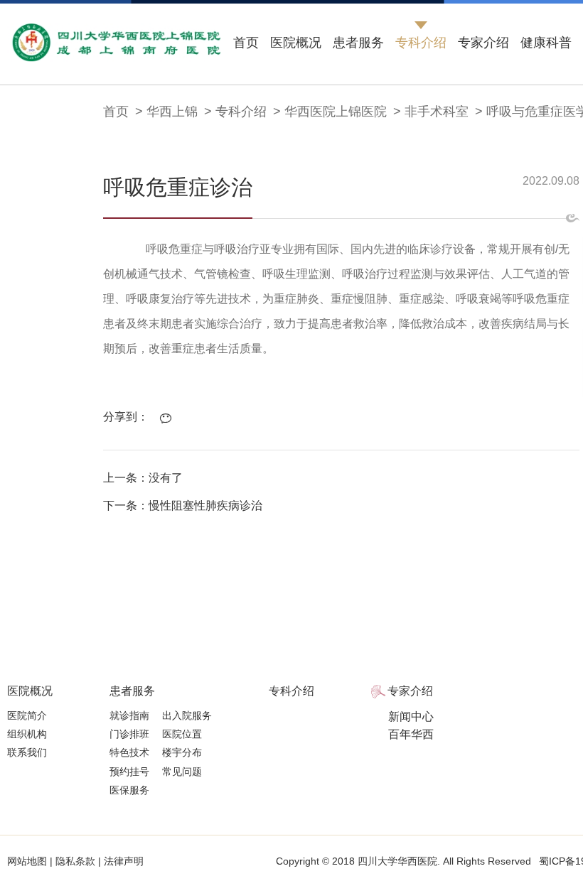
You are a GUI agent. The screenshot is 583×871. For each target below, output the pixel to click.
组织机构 (27, 734)
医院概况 (295, 43)
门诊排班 (129, 734)
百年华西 (411, 734)
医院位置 (182, 734)
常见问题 (182, 771)
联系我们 (27, 752)
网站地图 (28, 861)
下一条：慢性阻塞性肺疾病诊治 (182, 505)
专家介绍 (483, 43)
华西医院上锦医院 (335, 111)
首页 (246, 43)
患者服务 (358, 43)
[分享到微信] (169, 418)
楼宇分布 (182, 752)
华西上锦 (172, 111)
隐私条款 (75, 861)
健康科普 (546, 43)
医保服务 (129, 790)
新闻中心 (411, 716)
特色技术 (129, 752)
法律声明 (122, 861)
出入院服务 (187, 715)
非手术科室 (437, 111)
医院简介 (27, 715)
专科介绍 (420, 43)
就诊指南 (129, 715)
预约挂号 (129, 771)
